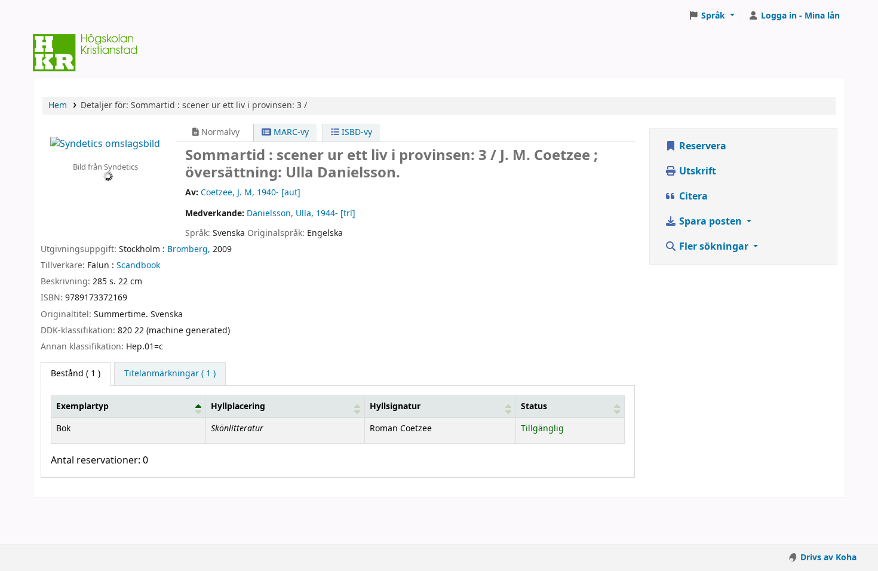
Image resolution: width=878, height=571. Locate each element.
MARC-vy (290, 132)
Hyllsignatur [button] (395, 406)
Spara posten (710, 221)
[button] (711, 16)
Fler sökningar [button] (714, 247)
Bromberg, (188, 249)
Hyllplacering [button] (238, 406)
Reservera (701, 146)
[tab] (170, 374)
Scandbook (138, 265)
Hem (57, 105)
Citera (692, 196)
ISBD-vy (355, 132)
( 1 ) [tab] (75, 373)
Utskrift (696, 171)
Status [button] (534, 406)
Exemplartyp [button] (82, 406)
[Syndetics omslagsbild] (105, 143)
